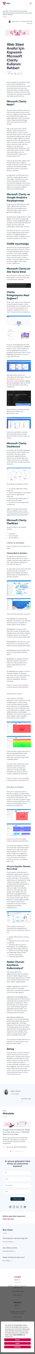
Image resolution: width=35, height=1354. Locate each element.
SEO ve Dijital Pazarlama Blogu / (18, 11)
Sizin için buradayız (7, 1242)
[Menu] (30, 3)
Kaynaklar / (6, 11)
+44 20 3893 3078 (17, 1295)
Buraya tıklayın (6, 1261)
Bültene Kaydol (17, 1199)
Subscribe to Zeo (26, 1099)
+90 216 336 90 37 (17, 1321)
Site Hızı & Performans (20, 1147)
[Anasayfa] (6, 3)
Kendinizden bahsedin (8, 1251)
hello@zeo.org (8, 1219)
